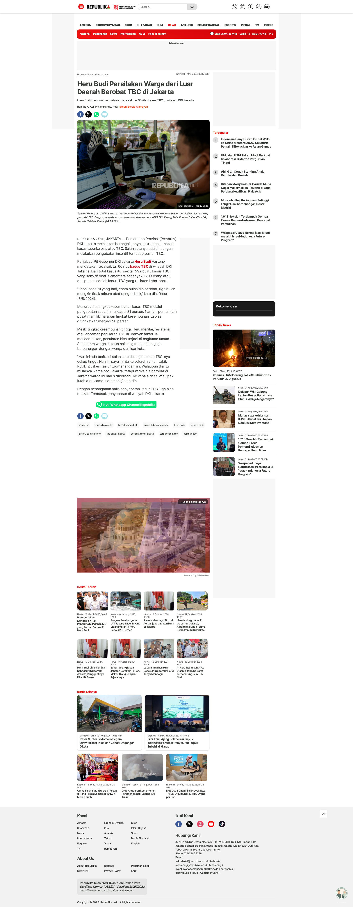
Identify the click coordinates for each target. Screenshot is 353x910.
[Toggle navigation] (81, 7)
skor (128, 25)
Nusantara (102, 74)
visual (245, 25)
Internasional (128, 33)
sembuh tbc (190, 433)
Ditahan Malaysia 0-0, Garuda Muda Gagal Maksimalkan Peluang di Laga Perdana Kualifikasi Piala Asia (246, 187)
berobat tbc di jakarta (142, 433)
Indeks (268, 25)
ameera (85, 25)
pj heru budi (196, 425)
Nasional (85, 33)
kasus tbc (84, 425)
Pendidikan (100, 33)
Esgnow (82, 843)
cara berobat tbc (169, 433)
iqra (160, 25)
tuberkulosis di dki (128, 425)
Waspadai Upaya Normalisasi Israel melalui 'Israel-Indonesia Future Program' (245, 236)
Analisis (108, 833)
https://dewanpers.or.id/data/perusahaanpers (107, 890)
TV (257, 25)
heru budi (179, 425)
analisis (186, 25)
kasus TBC (139, 266)
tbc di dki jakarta (103, 425)
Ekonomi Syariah (108, 25)
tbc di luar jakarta (116, 433)
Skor (133, 822)
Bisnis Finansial (208, 25)
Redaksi (109, 865)
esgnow (230, 25)
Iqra (106, 828)
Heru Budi (143, 261)
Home (80, 74)
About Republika (87, 865)
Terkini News (222, 325)
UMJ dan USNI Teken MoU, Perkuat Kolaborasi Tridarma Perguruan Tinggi (245, 158)
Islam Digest (138, 828)
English (135, 843)
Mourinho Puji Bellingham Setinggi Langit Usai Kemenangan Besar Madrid (245, 203)
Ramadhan (110, 848)
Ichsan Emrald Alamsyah (133, 106)
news (172, 25)
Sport (113, 33)
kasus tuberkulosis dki (156, 425)
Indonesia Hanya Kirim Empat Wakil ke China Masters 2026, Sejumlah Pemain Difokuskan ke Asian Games (246, 142)
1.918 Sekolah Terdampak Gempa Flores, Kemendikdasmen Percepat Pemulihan (245, 220)
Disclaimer (83, 870)
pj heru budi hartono (90, 433)
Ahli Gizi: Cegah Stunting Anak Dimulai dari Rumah (242, 173)
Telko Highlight (157, 33)
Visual (107, 843)
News (90, 74)
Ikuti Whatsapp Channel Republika (129, 405)
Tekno (107, 838)
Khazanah (83, 828)
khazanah (144, 25)
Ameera (81, 822)
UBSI (142, 33)
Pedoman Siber (140, 865)
